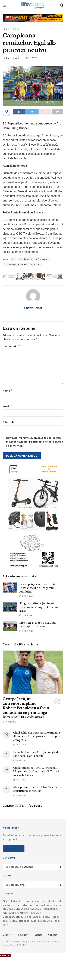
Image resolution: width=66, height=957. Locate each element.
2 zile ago (27, 631)
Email (7, 406)
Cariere (38, 934)
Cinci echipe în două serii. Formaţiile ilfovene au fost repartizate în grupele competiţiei (36, 736)
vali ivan (35, 264)
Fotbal (15, 29)
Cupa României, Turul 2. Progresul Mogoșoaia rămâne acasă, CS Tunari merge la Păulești (36, 771)
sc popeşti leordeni (15, 264)
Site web (8, 422)
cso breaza (25, 259)
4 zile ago (27, 596)
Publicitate (23, 934)
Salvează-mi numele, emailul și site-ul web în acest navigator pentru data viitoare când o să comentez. (34, 441)
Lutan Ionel (12, 58)
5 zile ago (27, 615)
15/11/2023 (31, 58)
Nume (7, 390)
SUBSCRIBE (13, 848)
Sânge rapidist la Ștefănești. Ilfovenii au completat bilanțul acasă (39, 607)
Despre (7, 934)
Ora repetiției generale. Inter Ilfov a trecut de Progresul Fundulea (38, 588)
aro (13, 259)
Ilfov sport (42, 259)
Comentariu (11, 346)
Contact (52, 934)
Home (6, 29)
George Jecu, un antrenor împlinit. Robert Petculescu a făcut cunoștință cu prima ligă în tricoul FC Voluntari (26, 708)
